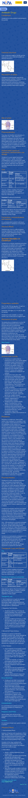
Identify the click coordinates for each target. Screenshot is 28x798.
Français (18, 2)
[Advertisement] (14, 36)
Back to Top (23, 784)
